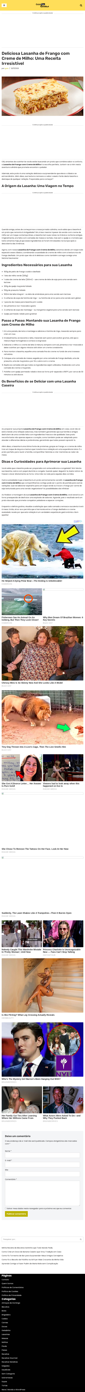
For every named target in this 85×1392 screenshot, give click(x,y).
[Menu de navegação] (4, 5)
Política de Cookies (10, 1291)
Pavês (4, 1346)
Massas (5, 1338)
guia (6, 68)
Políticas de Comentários (13, 1287)
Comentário (11, 1179)
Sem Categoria (8, 1373)
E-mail (8, 1160)
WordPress (20, 1389)
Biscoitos (5, 1307)
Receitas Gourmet (10, 1358)
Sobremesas (7, 1377)
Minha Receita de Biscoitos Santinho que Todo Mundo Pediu (27, 1248)
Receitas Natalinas (10, 1362)
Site (6, 1170)
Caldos (5, 1318)
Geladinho (6, 1330)
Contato (5, 1279)
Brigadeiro (6, 1314)
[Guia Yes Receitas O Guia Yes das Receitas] (42, 5)
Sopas (4, 1381)
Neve (4, 1389)
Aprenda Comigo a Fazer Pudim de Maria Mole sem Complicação (30, 1263)
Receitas (5, 1354)
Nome (8, 1151)
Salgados (6, 1366)
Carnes (5, 1322)
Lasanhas (6, 1334)
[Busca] (81, 5)
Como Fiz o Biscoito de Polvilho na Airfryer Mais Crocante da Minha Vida (33, 1259)
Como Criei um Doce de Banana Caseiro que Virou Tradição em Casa (31, 1252)
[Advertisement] (42, 29)
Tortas (4, 1385)
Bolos (4, 1310)
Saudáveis (6, 1369)
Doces (4, 1326)
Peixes (4, 1350)
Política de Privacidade (11, 1295)
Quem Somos (7, 1283)
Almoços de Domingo (11, 1303)
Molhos (5, 1342)
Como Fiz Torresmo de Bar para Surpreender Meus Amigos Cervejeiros (32, 1255)
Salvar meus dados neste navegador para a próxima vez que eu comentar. (39, 1208)
